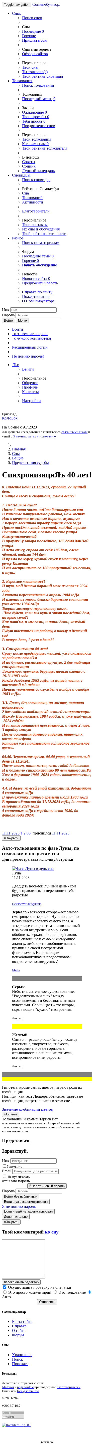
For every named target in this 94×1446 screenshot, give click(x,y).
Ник (5, 310)
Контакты (30, 392)
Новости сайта (36, 278)
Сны (16, 453)
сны (30, 67)
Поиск (17, 1359)
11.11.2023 (60, 833)
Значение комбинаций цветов (27, 1109)
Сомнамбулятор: (46, 4)
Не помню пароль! (28, 356)
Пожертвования (35, 296)
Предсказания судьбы (30, 462)
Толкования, (22, 81)
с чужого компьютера (31, 338)
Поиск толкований (38, 85)
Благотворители (36, 211)
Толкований (32, 198)
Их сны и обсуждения (41, 229)
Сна (25, 193)
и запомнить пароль (30, 334)
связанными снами (74, 432)
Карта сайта (22, 1321)
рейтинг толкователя (44, 148)
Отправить (47, 1302)
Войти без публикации (20, 1196)
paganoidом (25, 1387)
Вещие (18, 458)
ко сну (52, 1232)
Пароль (8, 315)
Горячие (29, 36)
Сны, (16, 13)
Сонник (29, 166)
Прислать (20, 1364)
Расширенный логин (30, 347)
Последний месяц (38, 99)
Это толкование (72, 1292)
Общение (30, 383)
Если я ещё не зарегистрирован (28, 1211)
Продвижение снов (38, 126)
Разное (18, 238)
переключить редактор (21, 1282)
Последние (33, 31)
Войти (8, 320)
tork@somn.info (28, 1391)
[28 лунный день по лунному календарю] (47, 868)
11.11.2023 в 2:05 (16, 833)
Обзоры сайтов (35, 54)
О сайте (18, 1330)
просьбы (35, 117)
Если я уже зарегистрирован (26, 1202)
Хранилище (22, 1355)
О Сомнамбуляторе (38, 301)
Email (6, 1171)
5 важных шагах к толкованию (34, 436)
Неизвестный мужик (26, 904)
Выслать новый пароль (47, 1186)
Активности (32, 202)
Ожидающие (34, 112)
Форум (18, 1335)
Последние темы (38, 256)
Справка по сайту (37, 292)
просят (33, 121)
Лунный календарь (38, 171)
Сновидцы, (21, 175)
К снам (35, 144)
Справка (19, 1326)
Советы (28, 162)
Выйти (28, 369)
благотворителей (68, 1387)
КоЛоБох (10, 418)
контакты (35, 224)
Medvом (8, 1387)
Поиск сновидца (36, 180)
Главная (19, 449)
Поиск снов (32, 18)
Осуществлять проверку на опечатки (39, 1287)
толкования (36, 139)
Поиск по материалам (40, 242)
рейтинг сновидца (42, 76)
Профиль (30, 387)
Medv (16, 970)
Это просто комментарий (29, 1292)
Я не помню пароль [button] (19, 1206)
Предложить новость (40, 283)
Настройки (31, 401)
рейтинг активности (44, 233)
